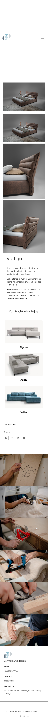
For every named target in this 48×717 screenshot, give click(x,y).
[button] (42, 37)
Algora (23, 347)
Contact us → (11, 424)
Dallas (23, 412)
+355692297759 (11, 671)
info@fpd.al (9, 681)
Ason (23, 379)
